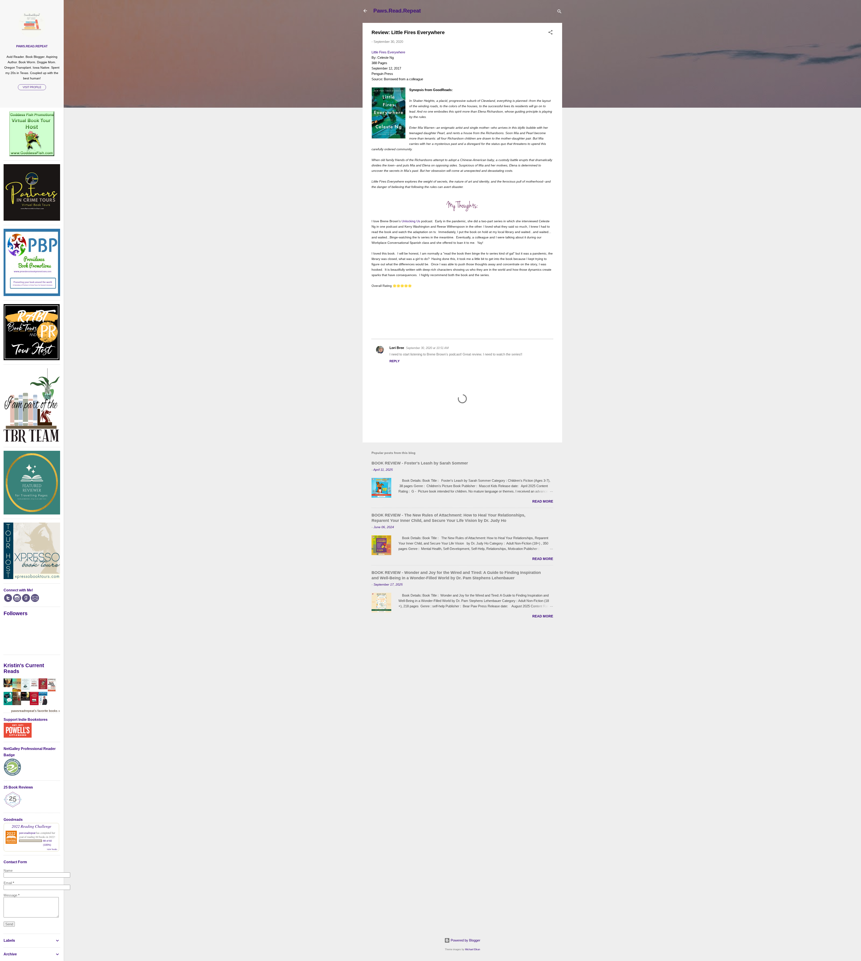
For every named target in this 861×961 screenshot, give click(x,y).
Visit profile (32, 87)
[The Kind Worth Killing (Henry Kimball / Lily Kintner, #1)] (25, 699)
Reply (394, 361)
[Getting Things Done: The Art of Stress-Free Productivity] (43, 704)
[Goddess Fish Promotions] (31, 155)
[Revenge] (8, 686)
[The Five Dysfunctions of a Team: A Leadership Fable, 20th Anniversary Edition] (34, 704)
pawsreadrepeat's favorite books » (35, 711)
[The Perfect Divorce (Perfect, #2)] (34, 686)
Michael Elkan (472, 949)
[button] (550, 33)
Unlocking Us (411, 221)
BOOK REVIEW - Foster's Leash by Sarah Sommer (420, 463)
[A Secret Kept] (16, 704)
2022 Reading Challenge (31, 826)
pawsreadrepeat (27, 833)
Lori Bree (396, 348)
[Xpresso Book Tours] (32, 578)
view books (52, 849)
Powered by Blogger (465, 940)
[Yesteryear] (16, 690)
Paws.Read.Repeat (397, 11)
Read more (542, 501)
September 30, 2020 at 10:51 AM (427, 348)
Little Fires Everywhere (388, 52)
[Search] (559, 12)
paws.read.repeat (32, 46)
